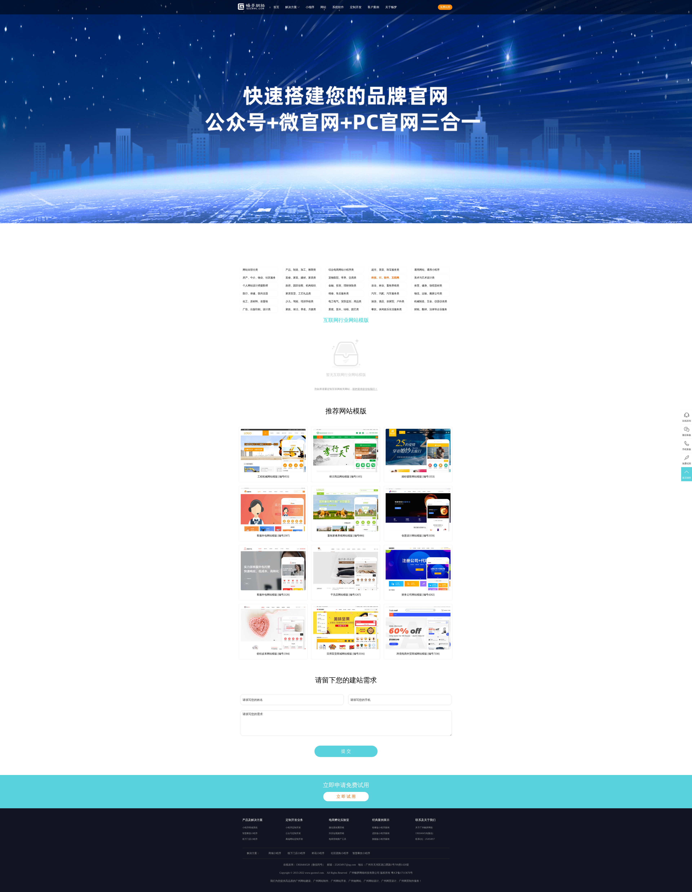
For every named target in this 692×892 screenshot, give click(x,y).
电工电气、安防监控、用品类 (345, 301)
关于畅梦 (391, 7)
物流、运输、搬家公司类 (428, 293)
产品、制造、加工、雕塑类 (301, 269)
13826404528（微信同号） (310, 864)
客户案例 (373, 7)
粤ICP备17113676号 (402, 872)
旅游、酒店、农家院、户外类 (387, 301)
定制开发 (355, 7)
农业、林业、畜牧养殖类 (385, 285)
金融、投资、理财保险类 (342, 285)
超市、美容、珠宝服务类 (385, 269)
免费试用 (445, 7)
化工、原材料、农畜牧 (255, 301)
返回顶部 (686, 478)
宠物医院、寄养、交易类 (342, 277)
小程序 (310, 7)
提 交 (346, 751)
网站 (323, 7)
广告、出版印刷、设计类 (256, 309)
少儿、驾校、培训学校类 (299, 301)
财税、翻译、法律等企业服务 (430, 309)
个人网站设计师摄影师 (255, 285)
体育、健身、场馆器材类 (428, 285)
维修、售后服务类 (339, 293)
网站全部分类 (250, 269)
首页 (276, 7)
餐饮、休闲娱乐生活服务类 (386, 309)
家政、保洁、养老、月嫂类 (301, 309)
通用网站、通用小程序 (427, 269)
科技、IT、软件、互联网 (385, 277)
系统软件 (338, 7)
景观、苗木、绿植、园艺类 (344, 309)
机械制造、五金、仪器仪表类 (430, 301)
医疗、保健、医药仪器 (255, 293)
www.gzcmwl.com (314, 872)
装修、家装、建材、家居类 (301, 277)
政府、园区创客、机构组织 (301, 285)
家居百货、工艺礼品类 (298, 293)
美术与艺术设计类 (424, 277)
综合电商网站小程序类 (341, 269)
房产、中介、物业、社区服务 (259, 277)
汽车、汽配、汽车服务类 (385, 293)
